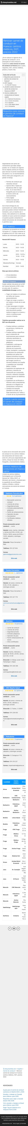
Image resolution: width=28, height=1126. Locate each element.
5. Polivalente (11, 106)
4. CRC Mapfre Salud (13, 104)
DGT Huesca (8, 83)
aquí (10, 222)
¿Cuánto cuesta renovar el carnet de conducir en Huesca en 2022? (12, 89)
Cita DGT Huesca (11, 85)
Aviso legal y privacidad (19, 1123)
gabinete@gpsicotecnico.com (12, 554)
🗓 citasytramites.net (8, 2)
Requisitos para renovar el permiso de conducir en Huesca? (12, 79)
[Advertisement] (14, 23)
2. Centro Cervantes (13, 101)
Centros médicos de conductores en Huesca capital (12, 95)
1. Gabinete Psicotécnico (13, 99)
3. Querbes (10, 102)
